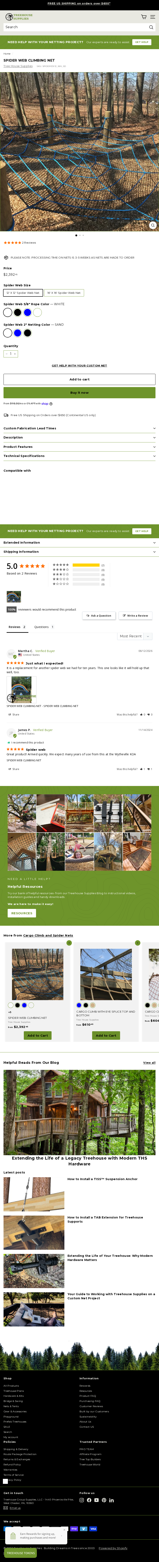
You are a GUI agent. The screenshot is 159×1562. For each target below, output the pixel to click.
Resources (86, 1390)
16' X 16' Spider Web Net (64, 292)
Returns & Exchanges (17, 1459)
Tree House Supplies (18, 66)
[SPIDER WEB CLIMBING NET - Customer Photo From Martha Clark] (14, 596)
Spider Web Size (17, 285)
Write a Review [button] (137, 615)
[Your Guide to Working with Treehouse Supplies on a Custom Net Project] (34, 1309)
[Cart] (144, 17)
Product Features (18, 447)
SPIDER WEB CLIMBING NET (24, 706)
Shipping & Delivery (16, 1449)
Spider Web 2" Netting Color (34, 325)
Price (8, 268)
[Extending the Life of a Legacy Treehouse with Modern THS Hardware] (79, 1112)
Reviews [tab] (14, 627)
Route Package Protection (20, 1454)
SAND (37, 312)
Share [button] (15, 714)
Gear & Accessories (15, 1411)
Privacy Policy (13, 1479)
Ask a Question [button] (101, 615)
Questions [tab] (41, 627)
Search (8, 1431)
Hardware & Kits (14, 1395)
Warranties (10, 1469)
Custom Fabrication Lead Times (30, 428)
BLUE (27, 312)
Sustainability (88, 1416)
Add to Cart (38, 1035)
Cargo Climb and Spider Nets (48, 935)
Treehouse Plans (14, 1390)
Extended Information (22, 542)
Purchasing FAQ (90, 1401)
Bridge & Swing (13, 1401)
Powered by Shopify (113, 1548)
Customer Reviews (91, 1406)
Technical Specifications (24, 456)
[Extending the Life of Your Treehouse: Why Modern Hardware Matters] (34, 1271)
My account (11, 1437)
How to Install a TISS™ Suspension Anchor (102, 1179)
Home (7, 53)
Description (13, 437)
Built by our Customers (94, 1411)
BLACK (17, 312)
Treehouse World (90, 1464)
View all (149, 1062)
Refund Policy (12, 1464)
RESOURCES (21, 913)
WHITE (8, 312)
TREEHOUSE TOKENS (79, 3)
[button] (142, 714)
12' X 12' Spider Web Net (23, 292)
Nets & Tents (11, 1406)
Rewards (85, 1385)
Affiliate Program (91, 1454)
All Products (11, 1385)
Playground (11, 1416)
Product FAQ (88, 1395)
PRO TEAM (87, 1449)
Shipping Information (21, 552)
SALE (7, 1426)
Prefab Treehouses (15, 1421)
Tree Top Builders (90, 1459)
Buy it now (79, 393)
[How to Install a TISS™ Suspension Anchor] (34, 1194)
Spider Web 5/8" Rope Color (34, 304)
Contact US (87, 1426)
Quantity (11, 346)
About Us (85, 1421)
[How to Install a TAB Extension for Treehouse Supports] (34, 1233)
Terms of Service (14, 1474)
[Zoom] (153, 225)
